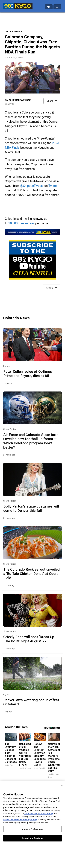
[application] (32, 77)
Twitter (53, 186)
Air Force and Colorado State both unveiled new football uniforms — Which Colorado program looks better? (30, 441)
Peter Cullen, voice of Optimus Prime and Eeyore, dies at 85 (27, 373)
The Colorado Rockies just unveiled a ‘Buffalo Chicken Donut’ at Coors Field (31, 573)
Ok (61, 785)
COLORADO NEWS (13, 31)
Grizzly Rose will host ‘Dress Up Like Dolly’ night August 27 (28, 639)
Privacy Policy (45, 813)
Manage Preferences (32, 829)
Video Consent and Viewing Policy (20, 819)
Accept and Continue (32, 838)
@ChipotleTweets (32, 186)
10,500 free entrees (21, 223)
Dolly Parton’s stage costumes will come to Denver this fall (31, 508)
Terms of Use (30, 813)
